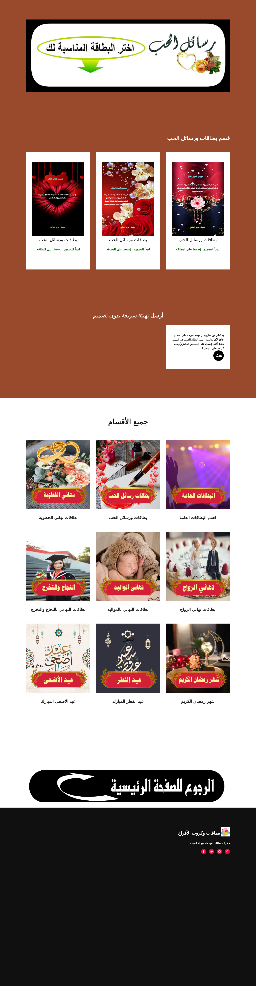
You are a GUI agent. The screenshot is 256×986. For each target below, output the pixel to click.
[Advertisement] (128, 886)
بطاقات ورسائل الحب (198, 239)
